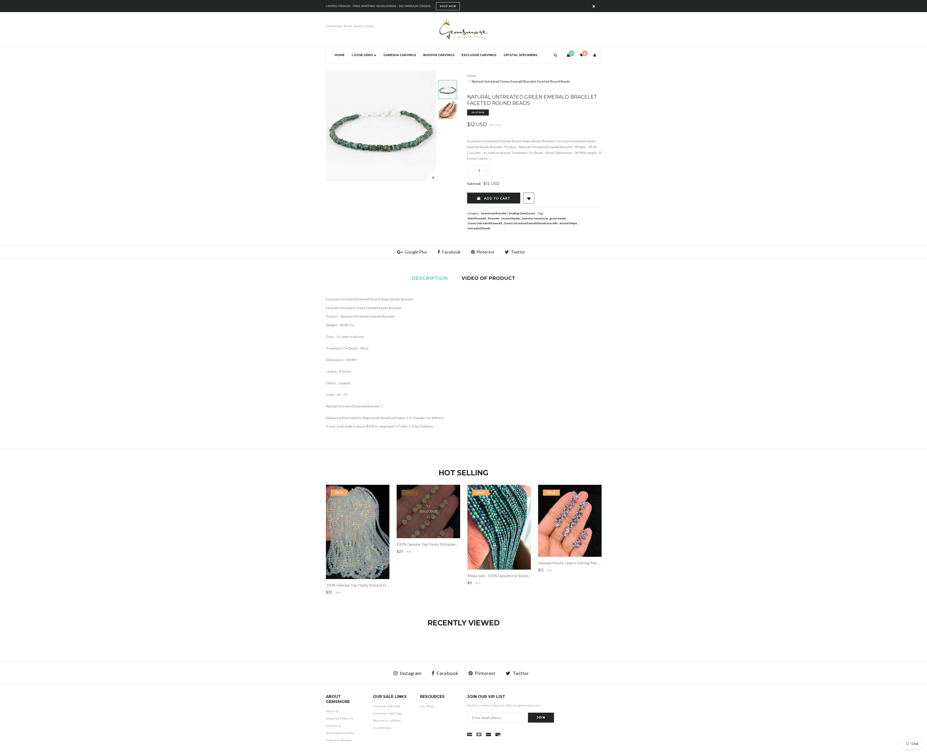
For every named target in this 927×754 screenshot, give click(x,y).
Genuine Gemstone (535, 218)
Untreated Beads (479, 228)
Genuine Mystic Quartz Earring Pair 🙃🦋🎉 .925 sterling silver (591, 562)
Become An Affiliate (386, 720)
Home (339, 55)
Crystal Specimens (520, 55)
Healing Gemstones (522, 213)
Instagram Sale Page (387, 713)
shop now (448, 6)
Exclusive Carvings (479, 55)
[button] (555, 55)
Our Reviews (382, 728)
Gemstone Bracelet (494, 213)
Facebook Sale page (386, 706)
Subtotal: (474, 183)
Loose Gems (362, 55)
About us (332, 711)
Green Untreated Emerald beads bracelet (531, 223)
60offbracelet (477, 218)
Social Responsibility (340, 733)
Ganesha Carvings (399, 55)
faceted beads (510, 218)
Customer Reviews (339, 740)
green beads (557, 218)
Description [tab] (430, 278)
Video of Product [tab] (488, 278)
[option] (381, 126)
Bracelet (493, 218)
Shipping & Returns (339, 718)
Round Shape (568, 223)
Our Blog (426, 706)
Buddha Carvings (438, 55)
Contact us (333, 725)
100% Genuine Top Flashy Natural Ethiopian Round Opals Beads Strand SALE (389, 585)
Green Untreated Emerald (485, 223)
